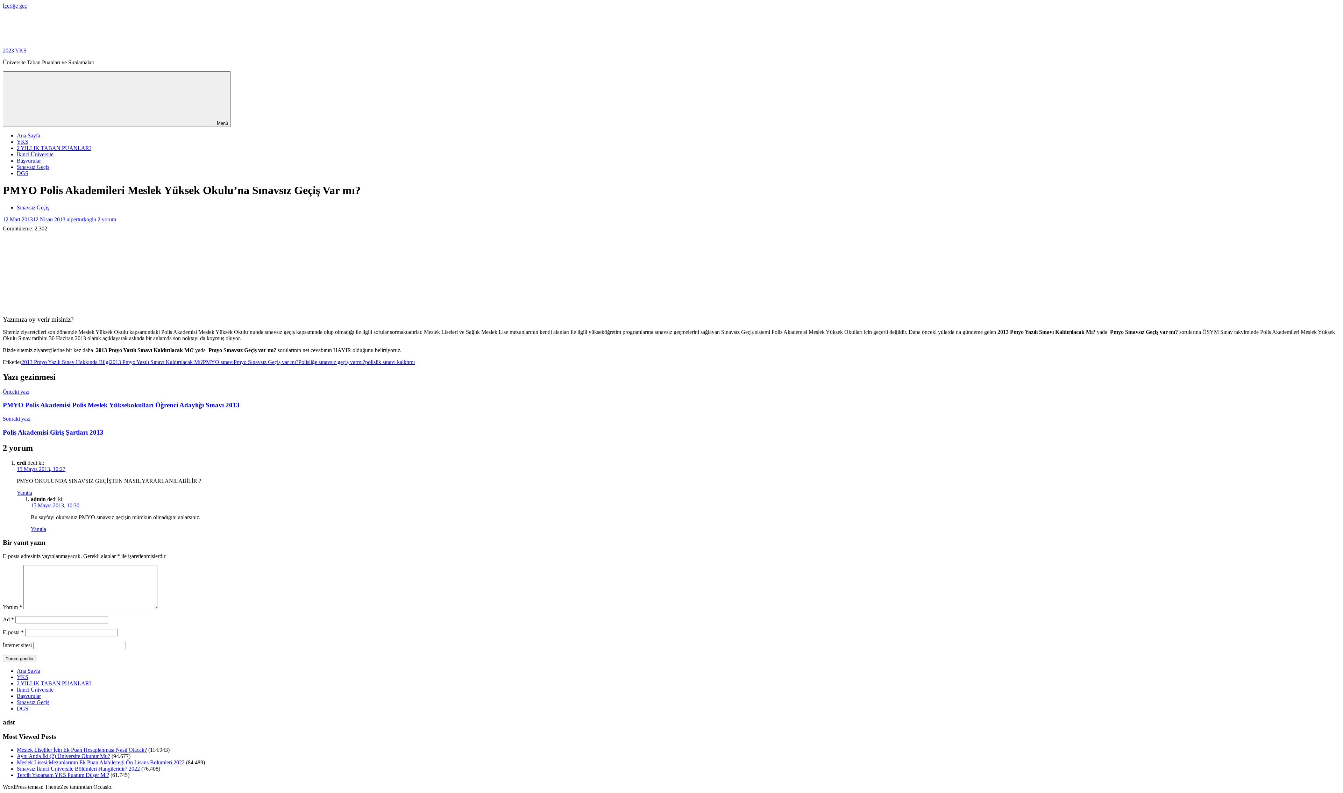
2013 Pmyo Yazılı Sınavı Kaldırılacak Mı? (156, 362)
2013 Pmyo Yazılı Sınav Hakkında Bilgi (65, 362)
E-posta (13, 632)
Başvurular (29, 161)
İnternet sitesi (17, 645)
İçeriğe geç (15, 6)
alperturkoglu (81, 219)
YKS (22, 142)
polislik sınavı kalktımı (390, 362)
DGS (22, 173)
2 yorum (107, 219)
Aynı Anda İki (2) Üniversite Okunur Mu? (63, 756)
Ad (8, 619)
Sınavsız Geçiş (33, 167)
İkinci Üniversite (35, 154)
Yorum (12, 607)
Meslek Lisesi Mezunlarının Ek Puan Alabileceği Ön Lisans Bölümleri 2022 (101, 762)
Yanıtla (24, 493)
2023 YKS (15, 50)
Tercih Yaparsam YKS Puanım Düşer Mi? (63, 775)
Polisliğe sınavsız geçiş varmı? (331, 362)
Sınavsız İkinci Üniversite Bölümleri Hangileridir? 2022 (78, 769)
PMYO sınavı (218, 362)
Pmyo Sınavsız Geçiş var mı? (266, 362)
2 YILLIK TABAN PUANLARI (54, 148)
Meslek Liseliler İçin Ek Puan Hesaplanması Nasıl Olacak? (82, 750)
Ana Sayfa (28, 135)
